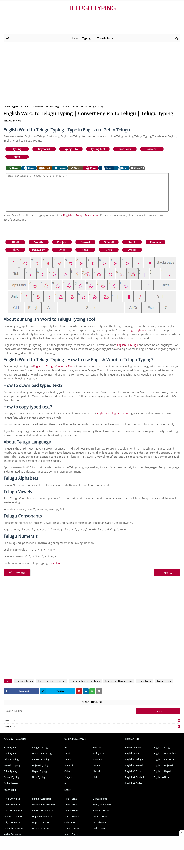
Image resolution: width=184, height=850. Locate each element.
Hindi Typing (10, 747)
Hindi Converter (12, 798)
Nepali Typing (39, 771)
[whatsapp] (92, 691)
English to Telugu (127, 345)
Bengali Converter (41, 798)
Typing (17, 149)
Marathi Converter (13, 816)
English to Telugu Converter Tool (53, 366)
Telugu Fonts (71, 810)
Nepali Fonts (99, 822)
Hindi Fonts (70, 798)
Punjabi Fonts (71, 828)
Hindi (15, 242)
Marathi (38, 242)
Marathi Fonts (71, 816)
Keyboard (44, 149)
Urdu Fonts (99, 828)
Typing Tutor (71, 149)
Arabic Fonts (71, 834)
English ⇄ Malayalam (165, 753)
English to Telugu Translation (81, 215)
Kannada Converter (42, 810)
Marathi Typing (12, 765)
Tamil (132, 242)
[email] (99, 691)
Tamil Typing (10, 753)
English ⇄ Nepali (162, 771)
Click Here (54, 563)
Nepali (85, 249)
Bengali (85, 242)
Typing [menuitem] (86, 38)
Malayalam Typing (42, 753)
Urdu (109, 249)
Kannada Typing (40, 759)
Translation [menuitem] (104, 38)
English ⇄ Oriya (133, 771)
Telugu (15, 249)
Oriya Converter (12, 822)
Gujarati (109, 242)
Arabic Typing (11, 783)
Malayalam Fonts (102, 804)
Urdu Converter (40, 828)
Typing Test (98, 149)
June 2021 (92, 720)
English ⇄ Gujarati (163, 765)
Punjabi (62, 242)
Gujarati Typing (40, 765)
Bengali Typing (40, 747)
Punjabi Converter (13, 828)
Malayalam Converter (43, 804)
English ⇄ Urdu (162, 777)
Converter (152, 149)
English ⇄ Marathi (134, 765)
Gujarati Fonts (100, 816)
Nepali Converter (41, 822)
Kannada (155, 242)
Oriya (62, 249)
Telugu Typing (144, 680)
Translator (125, 149)
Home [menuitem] (74, 38)
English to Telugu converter (51, 680)
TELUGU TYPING (92, 8)
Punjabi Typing (11, 777)
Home (7, 106)
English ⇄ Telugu (134, 759)
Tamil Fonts (70, 804)
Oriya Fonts (70, 822)
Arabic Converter (13, 834)
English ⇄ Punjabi (134, 777)
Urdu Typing (38, 777)
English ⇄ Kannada (164, 759)
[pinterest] (79, 691)
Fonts (17, 156)
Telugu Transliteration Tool (118, 680)
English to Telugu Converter (113, 413)
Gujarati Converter (42, 816)
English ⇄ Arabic (133, 783)
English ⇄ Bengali (163, 747)
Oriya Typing (10, 771)
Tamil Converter (12, 804)
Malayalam (38, 249)
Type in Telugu (19, 106)
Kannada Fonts (101, 810)
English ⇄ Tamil (133, 753)
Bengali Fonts (100, 798)
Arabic (132, 249)
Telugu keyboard (136, 330)
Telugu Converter (13, 810)
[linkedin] (86, 691)
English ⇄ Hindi (133, 747)
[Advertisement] (91, 25)
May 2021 (92, 726)
